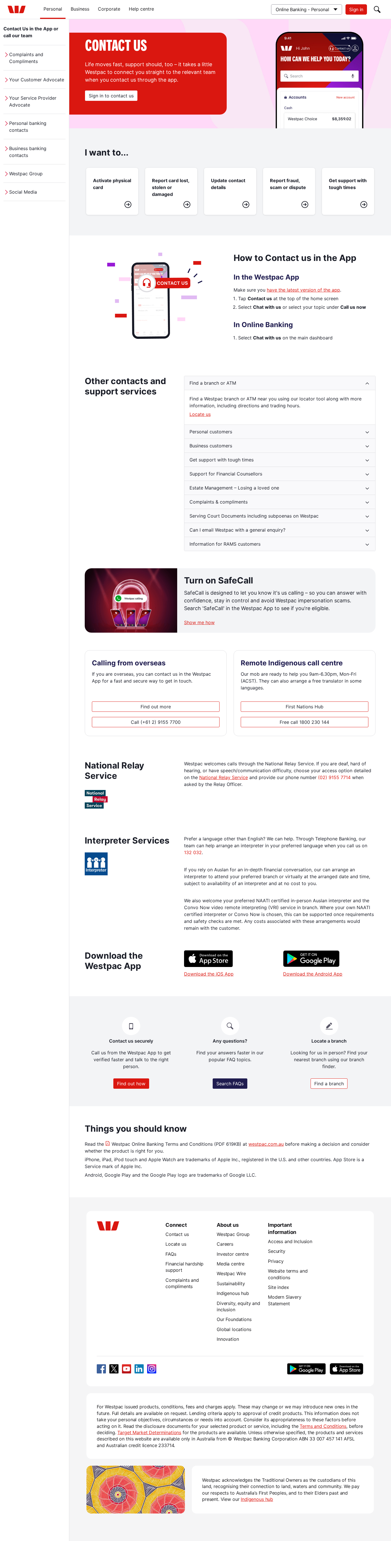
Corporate (109, 9)
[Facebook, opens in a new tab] (101, 1368)
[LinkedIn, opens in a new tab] (139, 1368)
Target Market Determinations (149, 1432)
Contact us (177, 1234)
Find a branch (329, 1083)
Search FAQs (230, 1083)
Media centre (230, 1264)
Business (80, 9)
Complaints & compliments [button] (218, 502)
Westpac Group (26, 173)
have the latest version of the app (303, 290)
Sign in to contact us (111, 96)
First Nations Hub (304, 706)
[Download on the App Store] (208, 965)
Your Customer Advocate (36, 79)
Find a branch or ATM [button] (212, 383)
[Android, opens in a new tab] (306, 1369)
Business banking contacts (27, 152)
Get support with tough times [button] (221, 460)
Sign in (356, 9)
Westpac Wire (231, 1273)
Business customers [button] (210, 446)
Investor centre (233, 1254)
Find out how (131, 1083)
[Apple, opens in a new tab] (346, 1369)
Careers (225, 1244)
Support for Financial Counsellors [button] (225, 474)
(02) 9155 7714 (334, 777)
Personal (53, 9)
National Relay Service (223, 777)
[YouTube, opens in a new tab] (126, 1368)
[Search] (377, 9)
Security (276, 1251)
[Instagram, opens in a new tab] (151, 1368)
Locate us (200, 414)
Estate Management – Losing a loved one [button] (234, 488)
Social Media (23, 192)
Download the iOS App (209, 974)
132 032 (193, 852)
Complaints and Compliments (26, 58)
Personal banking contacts (27, 126)
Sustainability (231, 1283)
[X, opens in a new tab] (114, 1368)
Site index (278, 1287)
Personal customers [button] (210, 432)
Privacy (276, 1261)
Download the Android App (312, 974)
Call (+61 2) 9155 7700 (156, 722)
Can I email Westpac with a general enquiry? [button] (237, 530)
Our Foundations (234, 1319)
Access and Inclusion (290, 1241)
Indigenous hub (233, 1293)
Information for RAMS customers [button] (224, 544)
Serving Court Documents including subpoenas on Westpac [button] (254, 516)
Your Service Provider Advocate (32, 101)
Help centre (141, 9)
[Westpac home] (16, 9)
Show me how (199, 622)
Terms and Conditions (323, 1426)
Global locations (234, 1329)
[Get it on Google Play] (311, 965)
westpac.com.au (266, 1144)
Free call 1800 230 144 (304, 722)
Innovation (228, 1339)
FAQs (170, 1254)
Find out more (156, 706)
